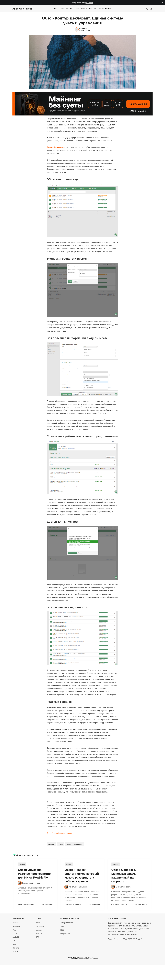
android (39, 930)
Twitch (63, 926)
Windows (65, 9)
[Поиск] (151, 8)
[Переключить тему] (147, 8)
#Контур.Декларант (74, 844)
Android (84, 9)
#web (61, 844)
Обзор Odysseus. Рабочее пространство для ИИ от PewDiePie (34, 873)
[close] (162, 2)
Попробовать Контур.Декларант (60, 833)
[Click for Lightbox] (82, 210)
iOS (90, 9)
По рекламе (65, 934)
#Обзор (51, 844)
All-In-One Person (91, 958)
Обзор (22, 864)
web (38, 923)
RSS (62, 930)
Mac (71, 9)
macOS (39, 934)
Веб (94, 9)
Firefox (108, 9)
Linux (77, 9)
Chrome (101, 9)
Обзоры (57, 9)
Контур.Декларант (55, 147)
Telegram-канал (66, 923)
